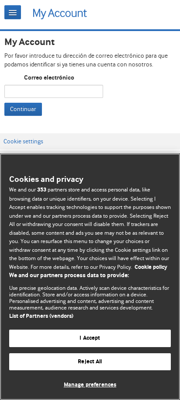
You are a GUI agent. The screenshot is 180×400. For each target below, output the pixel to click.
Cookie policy (151, 267)
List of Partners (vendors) (41, 316)
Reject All (90, 361)
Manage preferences (90, 385)
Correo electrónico (49, 77)
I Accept (90, 338)
